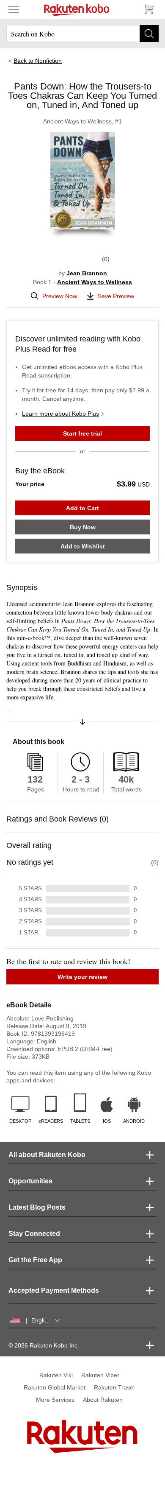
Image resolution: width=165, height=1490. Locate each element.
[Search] (149, 33)
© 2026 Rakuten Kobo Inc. (43, 1345)
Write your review (82, 976)
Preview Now (59, 296)
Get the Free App (35, 1260)
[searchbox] (82, 33)
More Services (55, 1399)
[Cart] (148, 9)
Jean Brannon (86, 273)
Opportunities (30, 1181)
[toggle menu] (13, 9)
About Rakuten (103, 1399)
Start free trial (82, 433)
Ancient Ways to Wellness (94, 282)
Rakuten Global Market (54, 1387)
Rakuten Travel (114, 1387)
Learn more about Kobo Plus (60, 413)
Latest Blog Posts (37, 1207)
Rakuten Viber (100, 1375)
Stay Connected (34, 1233)
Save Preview (116, 296)
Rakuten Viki (56, 1375)
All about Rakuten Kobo (46, 1154)
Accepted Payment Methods (53, 1290)
